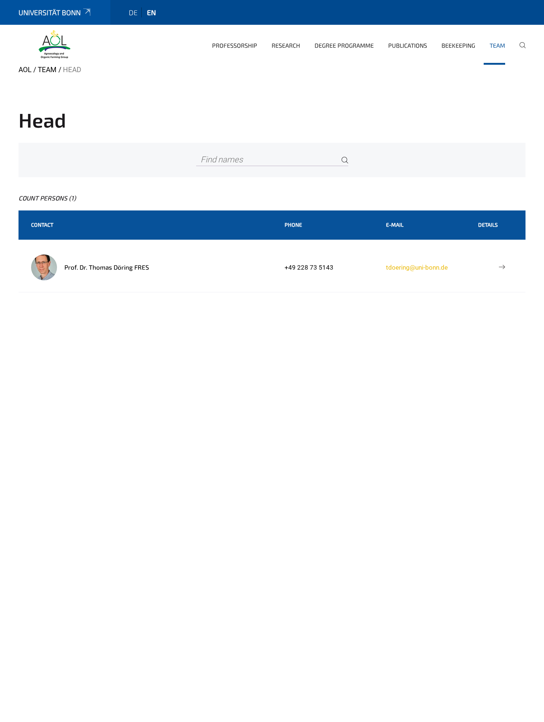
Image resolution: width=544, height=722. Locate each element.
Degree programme (344, 45)
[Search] (345, 160)
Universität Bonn (50, 12)
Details (488, 225)
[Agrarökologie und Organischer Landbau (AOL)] (54, 44)
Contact (42, 225)
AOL (25, 69)
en (151, 12)
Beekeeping (458, 45)
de (133, 12)
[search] (519, 50)
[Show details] (502, 267)
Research (286, 45)
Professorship (234, 45)
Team (497, 45)
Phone (293, 225)
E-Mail (394, 225)
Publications (407, 45)
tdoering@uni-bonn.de (417, 267)
